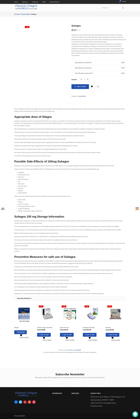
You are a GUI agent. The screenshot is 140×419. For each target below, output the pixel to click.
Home (16, 2)
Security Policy (54, 2)
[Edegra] (24, 313)
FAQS (44, 2)
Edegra (16, 327)
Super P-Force (64, 327)
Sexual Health (25, 14)
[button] (122, 1)
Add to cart (81, 86)
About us (25, 2)
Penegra (108, 327)
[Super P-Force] (70, 313)
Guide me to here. (97, 406)
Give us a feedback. (75, 350)
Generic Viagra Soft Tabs (44, 327)
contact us (35, 2)
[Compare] (97, 86)
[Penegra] (116, 313)
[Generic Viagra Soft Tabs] (47, 313)
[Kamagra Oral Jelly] (93, 313)
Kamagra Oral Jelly (88, 327)
